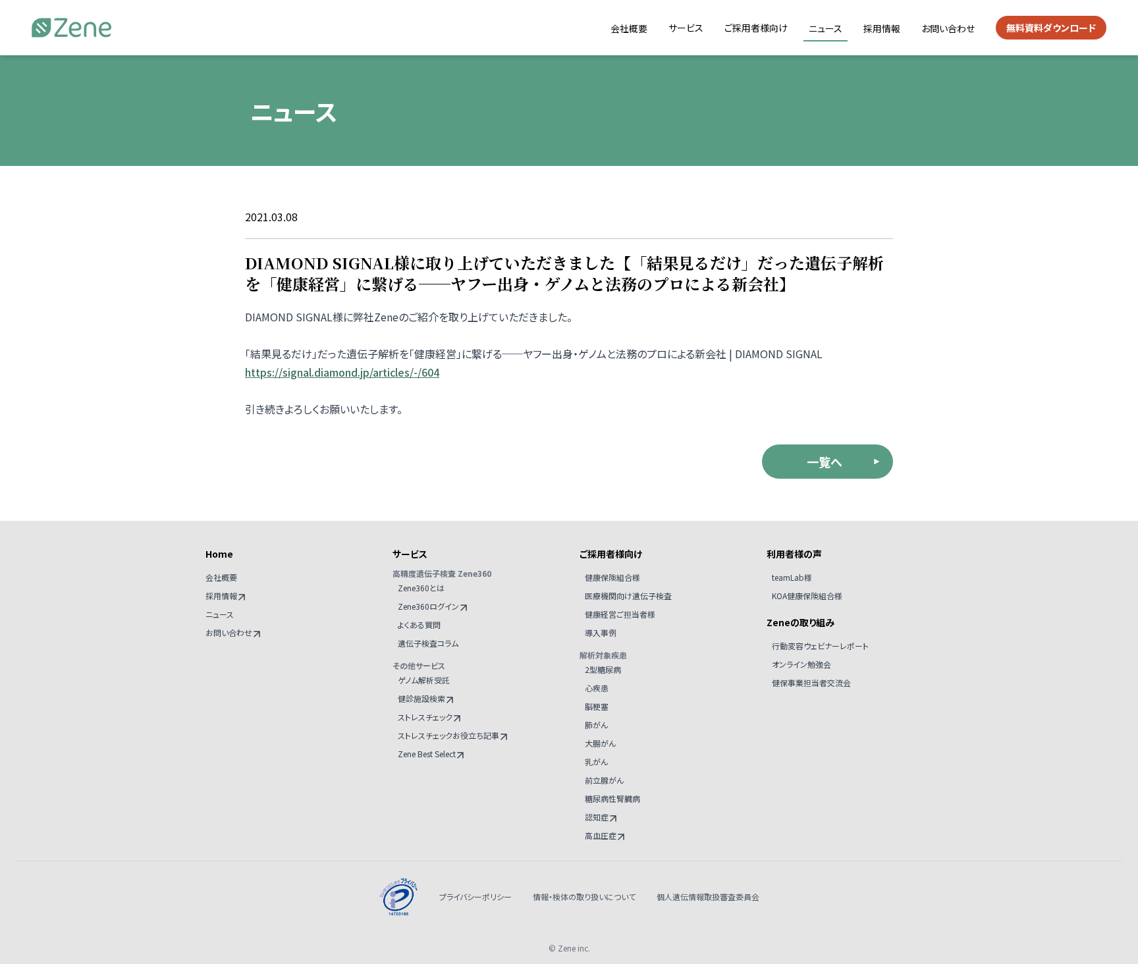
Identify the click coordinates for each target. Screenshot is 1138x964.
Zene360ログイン (428, 606)
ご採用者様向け (756, 27)
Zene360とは (421, 587)
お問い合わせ (948, 28)
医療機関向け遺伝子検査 (628, 595)
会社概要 (628, 28)
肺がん (596, 724)
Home (219, 553)
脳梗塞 (597, 706)
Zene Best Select (427, 753)
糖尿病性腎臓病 (612, 798)
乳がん (596, 761)
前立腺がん (604, 780)
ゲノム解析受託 (424, 679)
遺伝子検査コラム (428, 643)
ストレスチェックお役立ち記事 (448, 735)
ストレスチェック (425, 716)
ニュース (825, 28)
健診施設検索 (421, 698)
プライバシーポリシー (475, 897)
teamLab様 (792, 577)
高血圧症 (600, 835)
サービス (685, 27)
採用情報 (881, 28)
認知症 (597, 816)
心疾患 (597, 687)
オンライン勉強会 (801, 664)
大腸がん (600, 743)
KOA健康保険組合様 (807, 595)
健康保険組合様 (612, 577)
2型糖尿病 (603, 669)
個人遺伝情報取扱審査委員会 (708, 897)
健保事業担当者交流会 (811, 682)
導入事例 (600, 632)
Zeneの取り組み (800, 622)
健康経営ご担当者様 (620, 614)
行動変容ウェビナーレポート (820, 645)
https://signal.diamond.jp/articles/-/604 (342, 372)
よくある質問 (419, 624)
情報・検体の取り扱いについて (584, 897)
